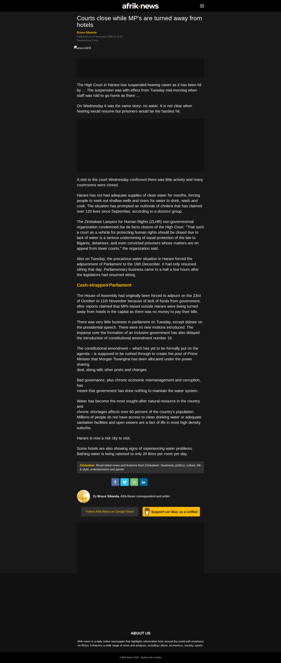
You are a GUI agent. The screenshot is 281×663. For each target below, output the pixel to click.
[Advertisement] (140, 68)
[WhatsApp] (134, 482)
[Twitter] (124, 482)
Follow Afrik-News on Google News (110, 511)
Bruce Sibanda (87, 32)
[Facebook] (115, 482)
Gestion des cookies (151, 657)
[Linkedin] (144, 482)
